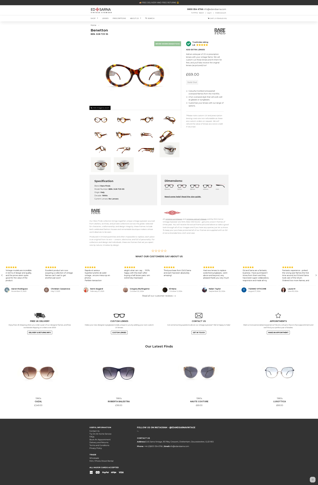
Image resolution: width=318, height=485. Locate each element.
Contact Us (94, 431)
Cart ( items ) (218, 18)
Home (93, 25)
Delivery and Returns (98, 442)
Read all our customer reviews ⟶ (159, 296)
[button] (197, 43)
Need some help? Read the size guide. (183, 197)
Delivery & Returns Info (40, 332)
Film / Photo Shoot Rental (101, 461)
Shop (93, 18)
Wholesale (94, 458)
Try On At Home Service (100, 434)
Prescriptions (119, 18)
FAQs (91, 437)
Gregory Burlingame (100, 289)
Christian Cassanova (21, 289)
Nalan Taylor (175, 289)
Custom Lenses (119, 332)
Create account (220, 13)
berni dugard (57, 289)
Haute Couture (199, 401)
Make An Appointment (278, 332)
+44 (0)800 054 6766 (153, 446)
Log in (209, 13)
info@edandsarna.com (179, 446)
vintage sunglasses (173, 219)
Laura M (252, 289)
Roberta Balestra (119, 401)
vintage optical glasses (196, 219)
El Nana (133, 289)
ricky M (291, 289)
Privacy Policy (95, 448)
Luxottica (279, 401)
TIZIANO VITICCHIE (218, 289)
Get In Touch (199, 332)
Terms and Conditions (99, 445)
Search (201, 13)
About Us (134, 18)
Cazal (38, 401)
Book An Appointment (100, 440)
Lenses (105, 18)
